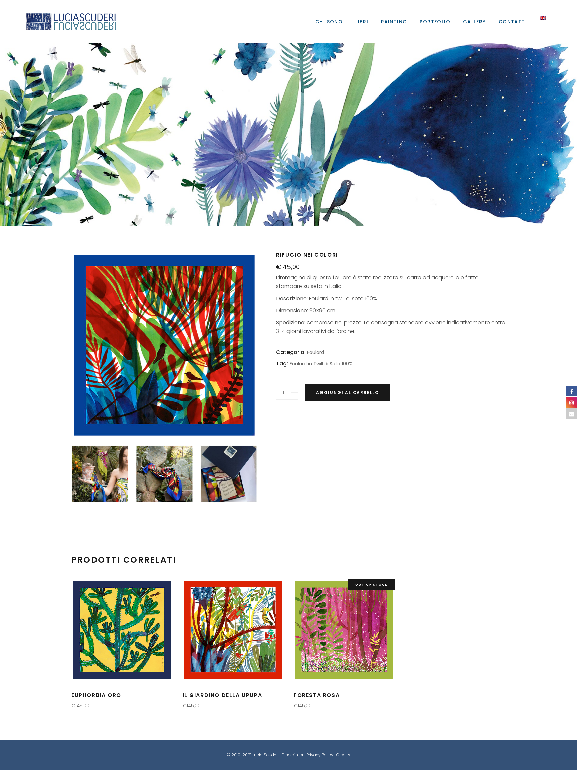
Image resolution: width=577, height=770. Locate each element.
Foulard (315, 352)
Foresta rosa (317, 695)
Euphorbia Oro (96, 695)
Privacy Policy (319, 755)
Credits (343, 755)
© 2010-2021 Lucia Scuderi (253, 755)
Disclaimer (292, 755)
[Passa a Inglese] (542, 21)
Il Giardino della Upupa (222, 695)
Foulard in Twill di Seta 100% (321, 363)
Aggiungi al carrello (347, 392)
